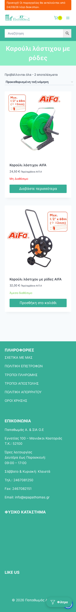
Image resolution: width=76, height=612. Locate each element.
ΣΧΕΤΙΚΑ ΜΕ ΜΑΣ (19, 357)
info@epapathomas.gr (32, 497)
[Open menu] (67, 18)
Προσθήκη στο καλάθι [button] (38, 303)
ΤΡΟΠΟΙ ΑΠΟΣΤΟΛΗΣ (22, 383)
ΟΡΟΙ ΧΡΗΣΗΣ (16, 401)
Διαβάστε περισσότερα (38, 189)
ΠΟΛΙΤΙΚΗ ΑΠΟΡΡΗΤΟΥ (23, 392)
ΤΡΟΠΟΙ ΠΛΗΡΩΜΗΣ (21, 375)
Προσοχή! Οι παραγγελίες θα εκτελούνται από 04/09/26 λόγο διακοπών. (36, 5)
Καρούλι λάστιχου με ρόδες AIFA (36, 279)
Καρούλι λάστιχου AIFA (28, 165)
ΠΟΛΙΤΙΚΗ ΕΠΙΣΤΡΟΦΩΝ (24, 366)
